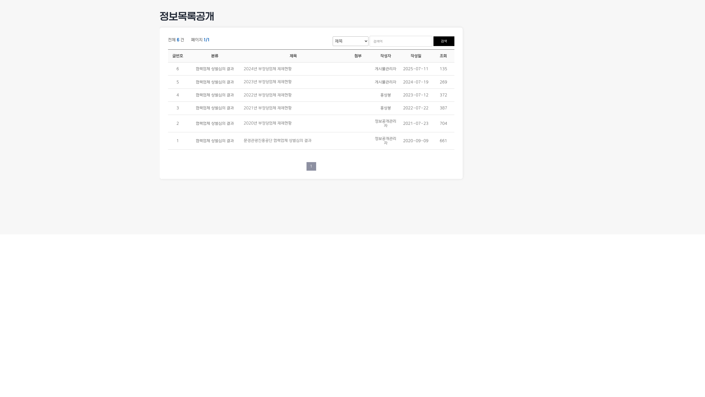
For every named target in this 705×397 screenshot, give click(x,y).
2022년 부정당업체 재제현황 (268, 95)
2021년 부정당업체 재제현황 (268, 108)
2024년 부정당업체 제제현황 (268, 69)
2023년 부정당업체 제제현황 (268, 82)
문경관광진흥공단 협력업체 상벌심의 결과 (277, 141)
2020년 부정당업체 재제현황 (268, 123)
